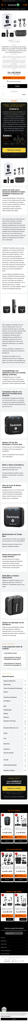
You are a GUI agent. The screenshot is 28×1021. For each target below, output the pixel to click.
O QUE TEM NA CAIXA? (10, 653)
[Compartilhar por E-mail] (19, 40)
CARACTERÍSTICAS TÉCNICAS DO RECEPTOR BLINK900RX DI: (13, 664)
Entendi (14, 1019)
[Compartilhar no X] (17, 40)
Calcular (24, 94)
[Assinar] (21, 933)
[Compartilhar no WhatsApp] (15, 40)
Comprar (17, 86)
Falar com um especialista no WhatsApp (14, 796)
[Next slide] (26, 24)
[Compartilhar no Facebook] (14, 40)
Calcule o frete (14, 91)
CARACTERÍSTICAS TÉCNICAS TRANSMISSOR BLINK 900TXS (12, 658)
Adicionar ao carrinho (14, 150)
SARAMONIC (14, 45)
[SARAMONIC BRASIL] (13, 4)
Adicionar (10, 919)
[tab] (11, 37)
